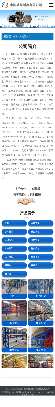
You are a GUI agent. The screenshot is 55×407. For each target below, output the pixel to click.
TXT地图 (49, 392)
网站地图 (5, 392)
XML (12, 392)
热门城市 (19, 392)
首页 (15, 36)
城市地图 (27, 392)
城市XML (36, 392)
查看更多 (27, 374)
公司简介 (24, 36)
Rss (43, 392)
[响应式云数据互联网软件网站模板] (5, 5)
